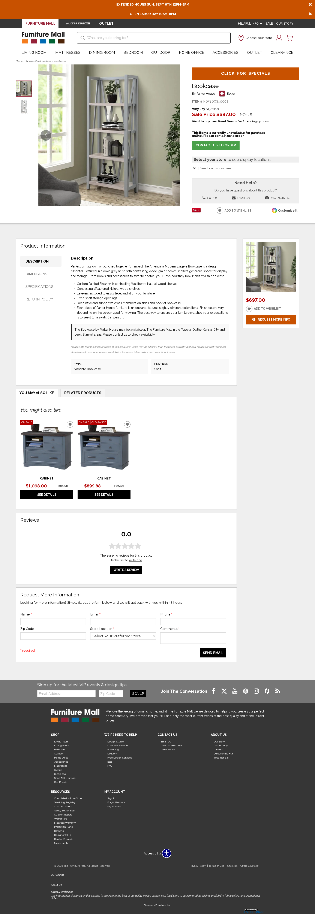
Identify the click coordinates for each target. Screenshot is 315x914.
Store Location (102, 629)
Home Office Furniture (38, 61)
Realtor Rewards (63, 839)
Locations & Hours (117, 745)
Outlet (254, 52)
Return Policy (39, 299)
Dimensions (36, 274)
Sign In (111, 798)
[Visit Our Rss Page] (277, 691)
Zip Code (28, 629)
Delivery (112, 753)
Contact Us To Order (216, 145)
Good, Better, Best (64, 810)
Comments (169, 629)
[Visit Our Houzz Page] (267, 691)
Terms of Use (216, 865)
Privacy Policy (198, 865)
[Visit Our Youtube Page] (235, 691)
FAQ (109, 765)
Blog (109, 761)
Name (26, 614)
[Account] (279, 38)
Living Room (34, 52)
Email (95, 614)
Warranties (60, 818)
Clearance (282, 52)
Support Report (63, 814)
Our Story (284, 23)
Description (37, 261)
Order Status (168, 749)
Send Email (213, 653)
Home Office (191, 52)
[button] (254, 38)
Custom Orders (63, 806)
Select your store (210, 159)
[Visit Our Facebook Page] (214, 691)
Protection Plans (63, 826)
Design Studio (115, 741)
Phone (166, 614)
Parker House (205, 93)
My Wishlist (114, 806)
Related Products (82, 393)
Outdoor (160, 52)
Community (221, 745)
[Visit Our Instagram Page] (257, 691)
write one (135, 560)
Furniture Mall (41, 23)
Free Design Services (119, 757)
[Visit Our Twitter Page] (224, 691)
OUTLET (106, 23)
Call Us (211, 198)
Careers (218, 749)
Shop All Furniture (64, 778)
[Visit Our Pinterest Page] (246, 691)
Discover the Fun (224, 753)
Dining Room (102, 52)
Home (19, 61)
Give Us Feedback (171, 745)
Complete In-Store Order (68, 798)
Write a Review (126, 570)
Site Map (232, 865)
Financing (113, 749)
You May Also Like (37, 393)
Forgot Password (116, 802)
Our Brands (60, 782)
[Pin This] (196, 211)
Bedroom (133, 52)
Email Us (243, 198)
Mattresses (68, 52)
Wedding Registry (64, 802)
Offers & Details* (249, 865)
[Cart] (289, 38)
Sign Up (138, 693)
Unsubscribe (61, 843)
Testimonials (221, 757)
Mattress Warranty (65, 822)
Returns (59, 830)
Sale (269, 23)
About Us (57, 884)
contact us (120, 334)
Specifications (39, 287)
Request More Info (274, 319)
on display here (220, 168)
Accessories (225, 52)
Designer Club (62, 834)
